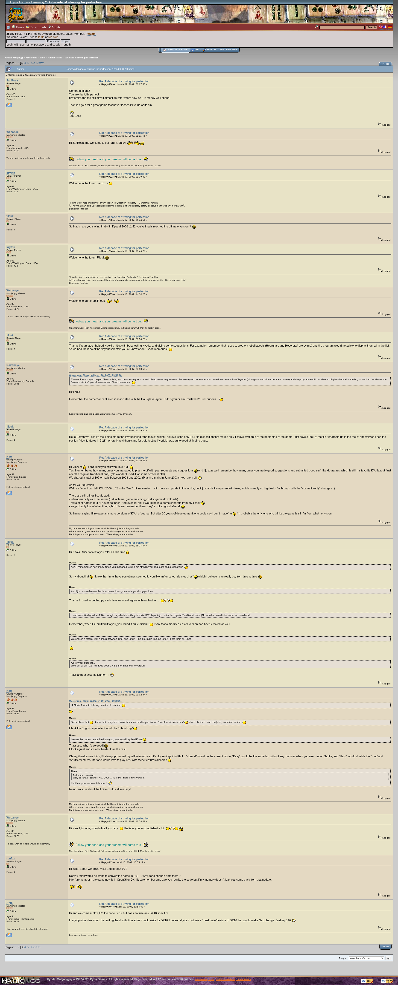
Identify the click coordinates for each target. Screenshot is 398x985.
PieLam (91, 33)
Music (56, 27)
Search (211, 50)
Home (19, 27)
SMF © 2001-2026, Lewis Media (233, 979)
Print (386, 64)
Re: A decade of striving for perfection (124, 81)
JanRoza (12, 80)
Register (231, 50)
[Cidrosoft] (9, 936)
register (53, 37)
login (41, 37)
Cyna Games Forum (25, 2)
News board (31, 57)
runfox (10, 858)
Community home (177, 50)
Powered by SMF (204, 979)
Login (221, 50)
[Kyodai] (9, 494)
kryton (10, 173)
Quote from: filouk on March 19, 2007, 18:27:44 (95, 701)
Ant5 (9, 903)
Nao (9, 456)
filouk (10, 216)
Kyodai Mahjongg (14, 57)
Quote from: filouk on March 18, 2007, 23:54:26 (95, 375)
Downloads (38, 27)
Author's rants (55, 57)
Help (198, 50)
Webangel (12, 132)
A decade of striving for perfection (82, 57)
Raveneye (13, 365)
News (42, 57)
